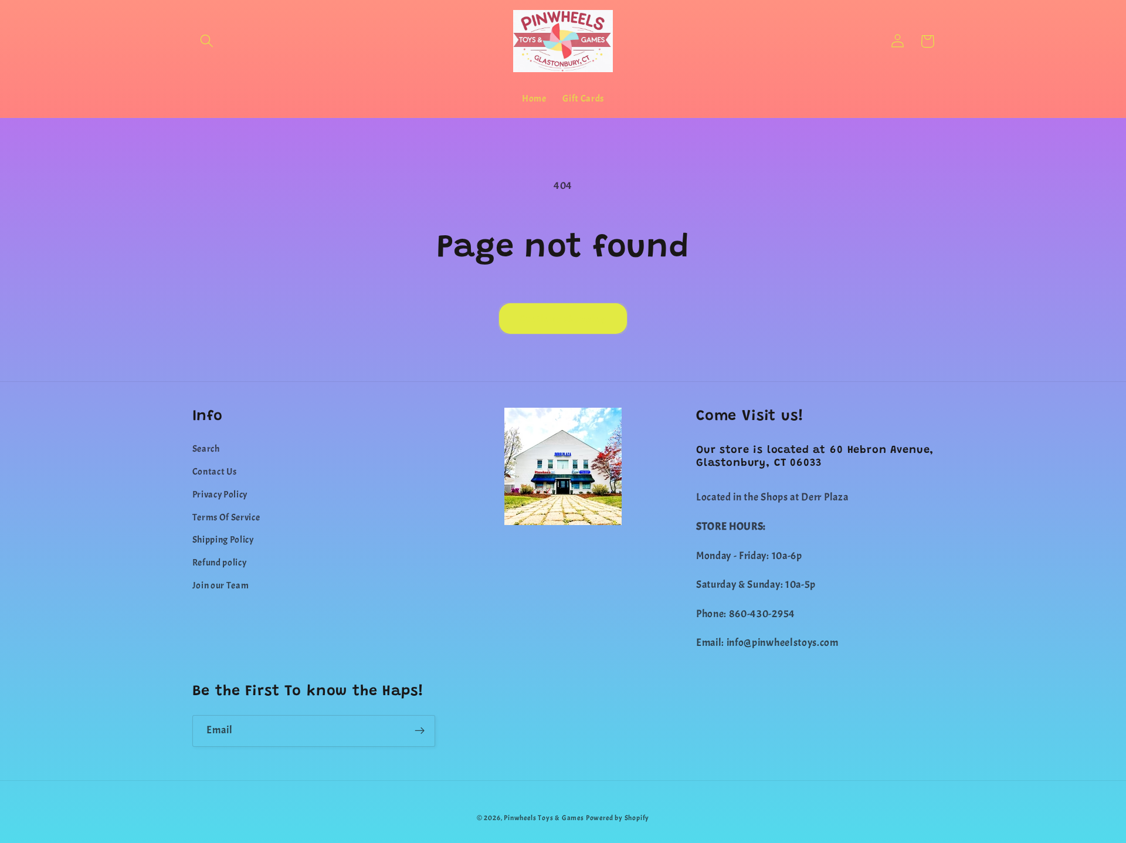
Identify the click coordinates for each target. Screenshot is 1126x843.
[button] (207, 41)
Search (206, 449)
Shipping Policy (223, 540)
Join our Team (220, 585)
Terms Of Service (226, 517)
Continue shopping (563, 318)
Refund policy (219, 562)
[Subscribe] (420, 731)
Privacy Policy (220, 494)
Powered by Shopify (618, 818)
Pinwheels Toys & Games (544, 818)
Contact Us (214, 472)
